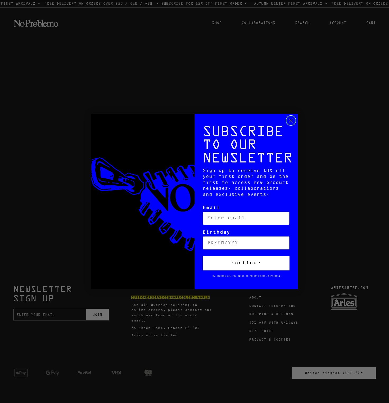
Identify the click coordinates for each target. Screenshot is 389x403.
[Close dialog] (291, 120)
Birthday (216, 232)
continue (246, 263)
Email (211, 208)
